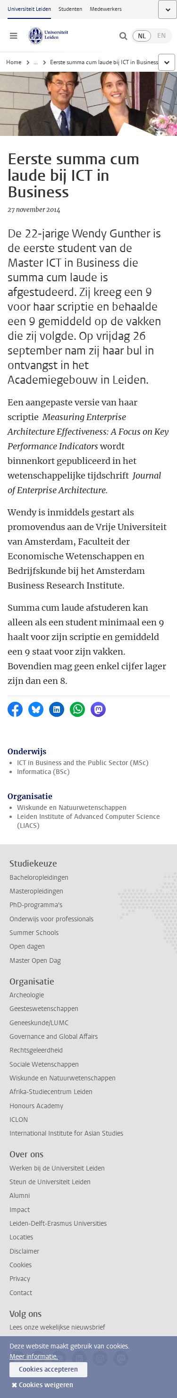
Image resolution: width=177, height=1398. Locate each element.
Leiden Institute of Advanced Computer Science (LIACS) (88, 821)
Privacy (19, 1278)
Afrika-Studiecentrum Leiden (51, 1091)
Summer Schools (34, 932)
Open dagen (27, 946)
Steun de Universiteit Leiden (50, 1182)
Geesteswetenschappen (43, 1008)
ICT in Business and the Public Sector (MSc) (83, 762)
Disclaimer (24, 1251)
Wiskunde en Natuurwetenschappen (71, 807)
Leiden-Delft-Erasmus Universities (58, 1223)
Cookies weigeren (46, 1385)
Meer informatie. (33, 1356)
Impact (19, 1209)
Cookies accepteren (48, 1369)
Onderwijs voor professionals (51, 919)
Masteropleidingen (36, 891)
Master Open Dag (35, 960)
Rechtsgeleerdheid (36, 1050)
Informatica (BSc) (43, 771)
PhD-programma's (35, 905)
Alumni (19, 1195)
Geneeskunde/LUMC (38, 1023)
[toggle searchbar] (123, 36)
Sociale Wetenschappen (44, 1064)
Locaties (21, 1237)
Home (13, 62)
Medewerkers (106, 9)
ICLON (18, 1119)
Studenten (70, 9)
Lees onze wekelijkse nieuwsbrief (57, 1327)
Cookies (20, 1265)
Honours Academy (36, 1106)
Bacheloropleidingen (38, 877)
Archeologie (26, 995)
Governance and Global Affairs (53, 1036)
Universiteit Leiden (29, 9)
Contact (20, 1293)
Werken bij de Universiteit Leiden (57, 1168)
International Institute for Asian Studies (66, 1133)
